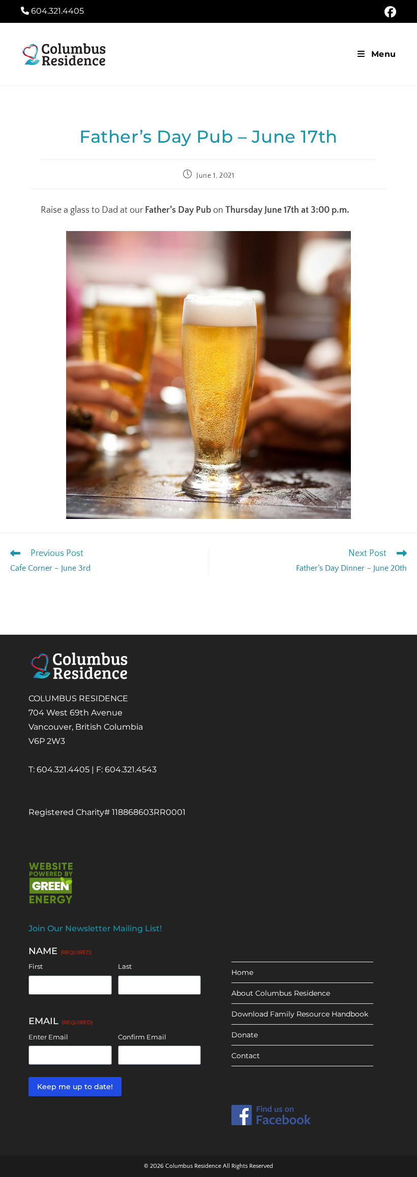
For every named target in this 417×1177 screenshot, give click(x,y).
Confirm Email (142, 1037)
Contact (245, 1055)
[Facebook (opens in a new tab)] (388, 12)
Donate (244, 1034)
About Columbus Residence (280, 993)
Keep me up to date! (75, 1086)
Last (125, 966)
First (35, 966)
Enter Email (48, 1037)
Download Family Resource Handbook (299, 1014)
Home (242, 972)
